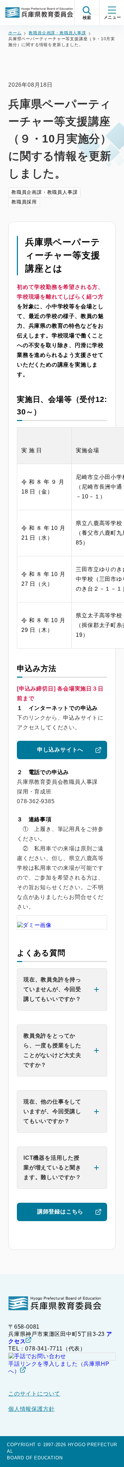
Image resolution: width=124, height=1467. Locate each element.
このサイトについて (34, 1394)
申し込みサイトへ (60, 750)
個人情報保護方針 (31, 1409)
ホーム (14, 33)
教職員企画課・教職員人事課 (57, 33)
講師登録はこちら (60, 1212)
